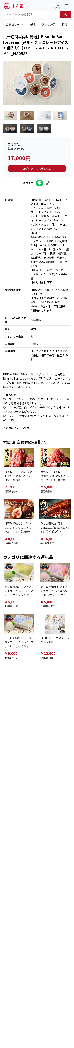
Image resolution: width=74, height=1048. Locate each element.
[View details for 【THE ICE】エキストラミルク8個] (55, 624)
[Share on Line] (39, 183)
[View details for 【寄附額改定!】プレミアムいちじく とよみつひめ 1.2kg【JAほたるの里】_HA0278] (19, 509)
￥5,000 (46, 486)
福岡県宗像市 (17, 148)
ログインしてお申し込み (37, 168)
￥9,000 (11, 653)
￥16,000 (47, 538)
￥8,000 (11, 538)
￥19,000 (12, 486)
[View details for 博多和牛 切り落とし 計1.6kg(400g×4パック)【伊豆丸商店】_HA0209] (19, 457)
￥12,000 (47, 653)
